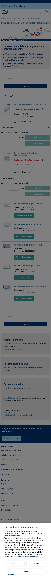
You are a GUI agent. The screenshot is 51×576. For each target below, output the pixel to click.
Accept (36, 563)
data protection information (28, 557)
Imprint (11, 574)
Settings (25, 571)
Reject (14, 563)
